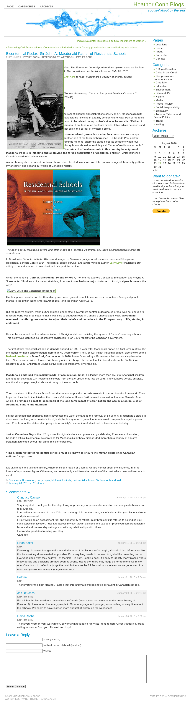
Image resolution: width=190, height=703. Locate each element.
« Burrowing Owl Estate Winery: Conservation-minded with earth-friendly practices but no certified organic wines (71, 47)
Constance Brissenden (22, 480)
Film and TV (163, 93)
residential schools (83, 480)
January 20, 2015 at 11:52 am (26, 483)
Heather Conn (84, 57)
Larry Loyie (116, 262)
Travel (159, 120)
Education (161, 86)
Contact (160, 58)
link (19, 501)
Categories (26, 6)
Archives (46, 6)
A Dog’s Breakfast (166, 68)
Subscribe (161, 55)
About (159, 51)
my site (28, 501)
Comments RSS (177, 696)
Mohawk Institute (17, 356)
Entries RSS (157, 696)
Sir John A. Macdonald (109, 480)
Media (159, 100)
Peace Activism (164, 103)
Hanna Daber (48, 699)
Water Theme (30, 699)
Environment (163, 89)
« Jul (155, 170)
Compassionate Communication (163, 77)
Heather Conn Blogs (158, 4)
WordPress (12, 699)
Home (159, 48)
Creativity (161, 82)
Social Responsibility (46, 57)
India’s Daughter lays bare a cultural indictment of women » (112, 40)
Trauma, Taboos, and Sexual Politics (167, 116)
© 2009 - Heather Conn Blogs (22, 696)
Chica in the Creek (166, 72)
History (27, 57)
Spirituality (162, 110)
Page (10, 6)
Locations (161, 44)
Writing (66, 57)
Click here (69, 76)
